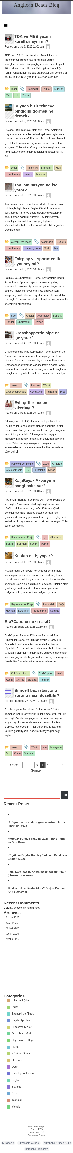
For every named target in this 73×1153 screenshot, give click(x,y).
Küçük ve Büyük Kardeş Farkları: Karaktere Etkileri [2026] (37, 857)
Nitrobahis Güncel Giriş (57, 1142)
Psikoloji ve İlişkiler (23, 1073)
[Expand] (5, 25)
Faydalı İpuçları (21, 1020)
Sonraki (36, 770)
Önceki (15, 765)
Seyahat (16, 1086)
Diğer (15, 1006)
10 (61, 765)
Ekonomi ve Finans (23, 1013)
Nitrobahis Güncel (28, 1142)
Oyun (15, 1066)
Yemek (16, 1106)
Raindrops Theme (36, 1135)
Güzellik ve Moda (22, 1033)
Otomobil (17, 1060)
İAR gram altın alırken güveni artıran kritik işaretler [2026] (36, 823)
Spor (14, 1093)
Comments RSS (36, 1132)
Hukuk (15, 1046)
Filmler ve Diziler (21, 1026)
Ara (65, 794)
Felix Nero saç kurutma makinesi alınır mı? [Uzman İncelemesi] (37, 873)
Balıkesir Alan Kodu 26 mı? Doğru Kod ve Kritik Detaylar (36, 890)
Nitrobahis (8, 1142)
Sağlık (15, 1080)
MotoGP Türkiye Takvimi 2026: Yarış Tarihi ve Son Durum (37, 840)
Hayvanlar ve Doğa (23, 1040)
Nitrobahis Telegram (36, 1148)
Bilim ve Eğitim (21, 1000)
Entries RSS (37, 1129)
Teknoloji (17, 1099)
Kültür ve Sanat (21, 1053)
